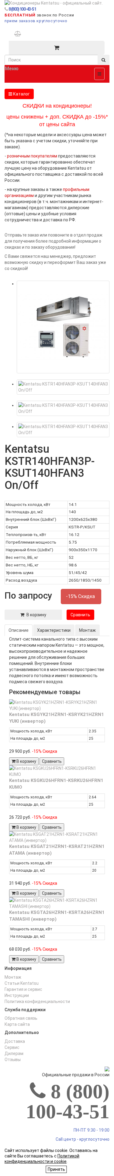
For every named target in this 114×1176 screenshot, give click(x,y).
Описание (19, 630)
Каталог (21, 94)
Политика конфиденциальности (37, 1001)
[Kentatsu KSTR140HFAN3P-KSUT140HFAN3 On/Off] (63, 327)
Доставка (15, 1041)
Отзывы (13, 1059)
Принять (56, 1169)
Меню (12, 68)
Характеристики (54, 630)
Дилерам (14, 1053)
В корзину (35, 614)
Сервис (12, 1047)
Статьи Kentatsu (22, 983)
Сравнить (80, 614)
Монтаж (87, 630)
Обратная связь (21, 1018)
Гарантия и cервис (23, 989)
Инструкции (17, 995)
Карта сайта (17, 1024)
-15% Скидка (81, 596)
